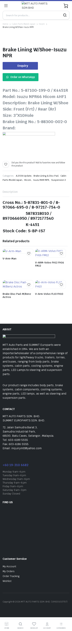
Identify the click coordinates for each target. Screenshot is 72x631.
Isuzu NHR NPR (41, 179)
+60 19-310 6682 (15, 465)
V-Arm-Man (9, 258)
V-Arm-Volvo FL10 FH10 (49, 293)
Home (5, 24)
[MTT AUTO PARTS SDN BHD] (36, 6)
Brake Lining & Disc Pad (46, 175)
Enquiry (22, 66)
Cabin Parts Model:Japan (23, 24)
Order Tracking (11, 576)
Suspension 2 (58, 179)
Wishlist (7, 581)
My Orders (9, 571)
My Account (9, 566)
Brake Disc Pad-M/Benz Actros (17, 295)
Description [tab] (10, 192)
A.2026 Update (24, 175)
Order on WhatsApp (22, 77)
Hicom (42, 24)
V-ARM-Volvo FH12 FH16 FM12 (49, 264)
